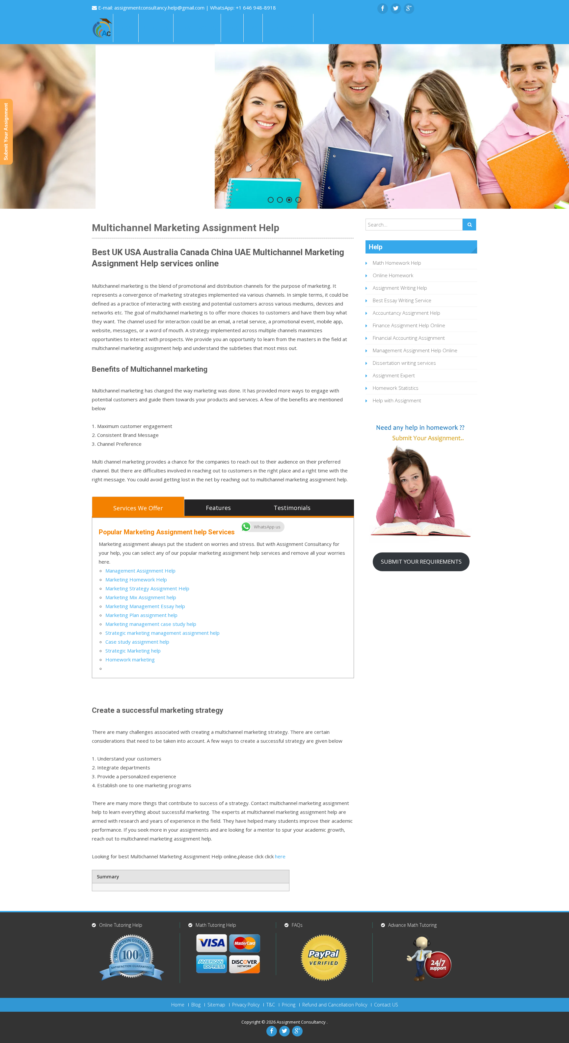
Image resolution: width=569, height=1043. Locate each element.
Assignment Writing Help (400, 287)
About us (156, 28)
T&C (270, 1004)
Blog (196, 1004)
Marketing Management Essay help (145, 606)
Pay (253, 28)
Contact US (386, 1004)
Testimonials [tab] (292, 508)
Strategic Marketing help (133, 650)
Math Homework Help (397, 262)
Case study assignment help (137, 641)
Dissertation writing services (404, 363)
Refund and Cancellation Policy (334, 1004)
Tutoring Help (288, 28)
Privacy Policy (245, 1004)
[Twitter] (396, 8)
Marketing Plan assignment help (141, 615)
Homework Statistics (396, 388)
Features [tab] (218, 508)
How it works (197, 28)
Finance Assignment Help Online (409, 325)
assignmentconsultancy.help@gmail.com (160, 7)
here (280, 856)
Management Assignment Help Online (415, 350)
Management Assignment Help (140, 570)
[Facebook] (382, 8)
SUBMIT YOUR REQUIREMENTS (421, 561)
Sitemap (216, 1004)
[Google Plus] (409, 8)
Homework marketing (130, 659)
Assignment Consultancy (302, 1022)
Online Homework (393, 275)
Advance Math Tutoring (412, 925)
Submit (328, 28)
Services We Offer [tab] (138, 508)
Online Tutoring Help (120, 925)
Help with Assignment (397, 400)
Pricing (288, 1004)
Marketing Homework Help (136, 579)
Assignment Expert (394, 375)
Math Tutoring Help (216, 925)
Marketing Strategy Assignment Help (147, 588)
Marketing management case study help (150, 624)
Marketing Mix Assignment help (140, 597)
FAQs (232, 28)
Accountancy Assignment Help (406, 312)
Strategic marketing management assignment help (162, 632)
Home (126, 28)
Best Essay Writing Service (402, 300)
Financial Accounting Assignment (409, 337)
